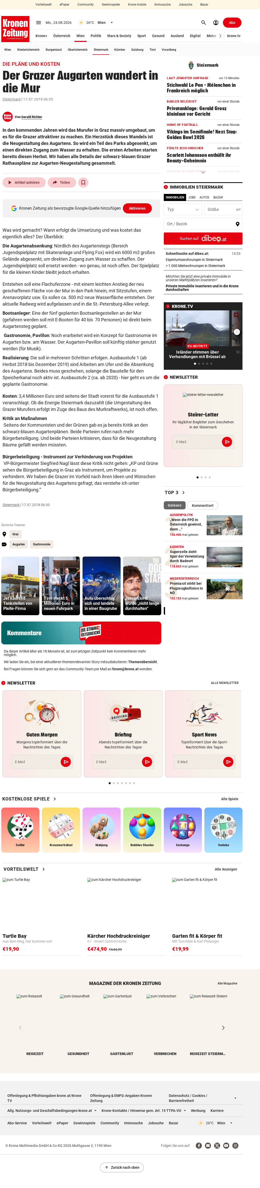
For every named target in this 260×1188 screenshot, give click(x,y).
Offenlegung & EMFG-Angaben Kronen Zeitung (121, 1098)
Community (85, 4)
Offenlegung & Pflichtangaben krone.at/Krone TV (44, 1098)
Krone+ (41, 36)
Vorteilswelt (44, 4)
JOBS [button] (192, 197)
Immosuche (162, 4)
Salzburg (137, 50)
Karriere (217, 1111)
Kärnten (119, 50)
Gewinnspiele (111, 4)
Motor (211, 36)
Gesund (158, 36)
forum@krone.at (125, 669)
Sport (141, 36)
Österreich (61, 36)
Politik (96, 36)
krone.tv (233, 36)
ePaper (64, 4)
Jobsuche (185, 4)
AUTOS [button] (204, 197)
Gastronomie (41, 544)
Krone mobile (137, 4)
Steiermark (101, 50)
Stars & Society (119, 36)
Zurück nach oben (121, 1167)
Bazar (204, 4)
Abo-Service (17, 1123)
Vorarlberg (169, 50)
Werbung (198, 1111)
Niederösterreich (28, 50)
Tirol (153, 50)
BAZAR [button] (218, 197)
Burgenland (54, 50)
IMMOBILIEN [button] (175, 197)
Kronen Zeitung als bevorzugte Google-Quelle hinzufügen (82, 208)
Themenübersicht (142, 662)
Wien (80, 36)
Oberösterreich (78, 50)
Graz (15, 534)
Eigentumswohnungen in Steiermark (203, 259)
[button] (220, 36)
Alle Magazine (227, 983)
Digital (195, 36)
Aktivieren (137, 208)
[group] (20, 586)
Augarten (18, 544)
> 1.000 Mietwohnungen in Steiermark (203, 265)
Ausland (177, 36)
